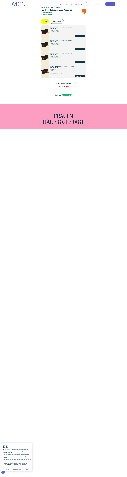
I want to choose (17, 469)
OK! (27, 469)
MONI (42, 7)
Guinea (52, 7)
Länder (47, 7)
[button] (3, 472)
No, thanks (6, 469)
